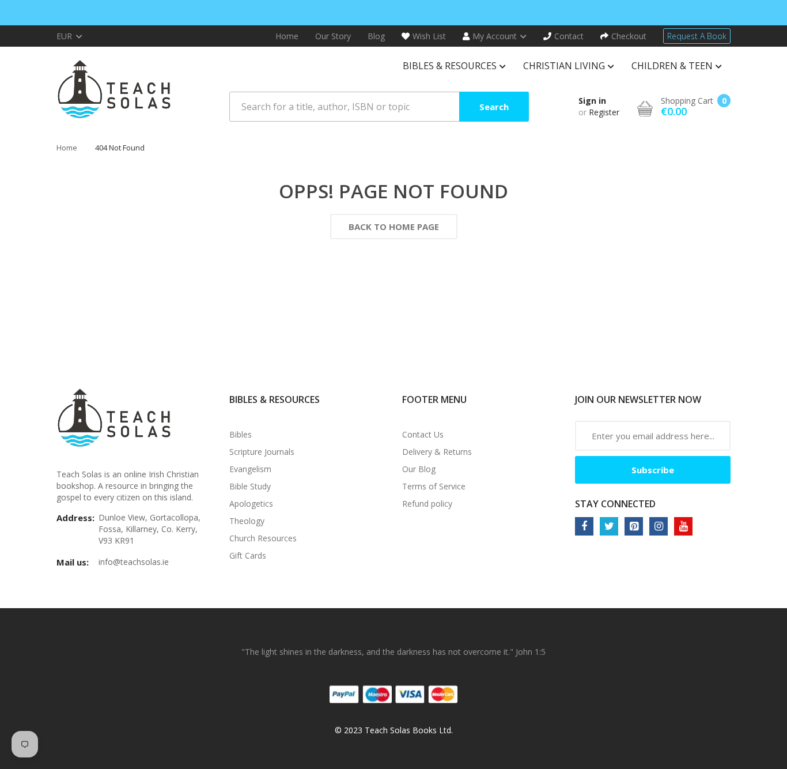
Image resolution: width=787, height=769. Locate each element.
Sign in (592, 100)
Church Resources (263, 538)
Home (66, 147)
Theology (246, 520)
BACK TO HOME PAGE (394, 226)
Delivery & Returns (437, 451)
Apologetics (251, 503)
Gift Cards (247, 555)
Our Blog (419, 468)
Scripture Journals (261, 451)
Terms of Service (434, 486)
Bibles (240, 434)
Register (604, 112)
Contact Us (423, 434)
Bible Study (250, 486)
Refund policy (427, 503)
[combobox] (379, 107)
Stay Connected (615, 503)
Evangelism (250, 468)
